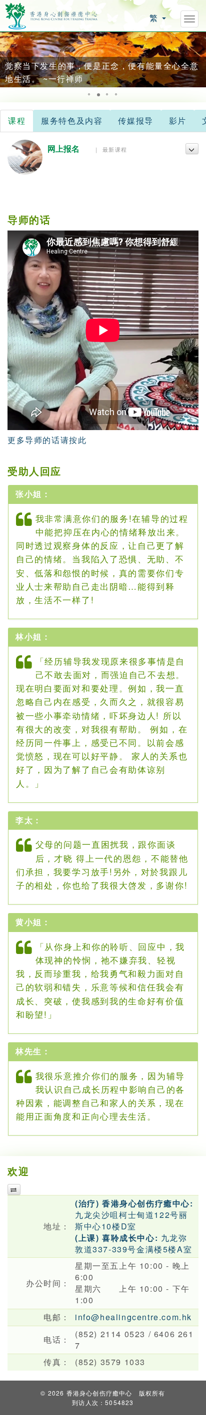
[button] (9, 59)
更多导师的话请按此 (47, 440)
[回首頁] (51, 14)
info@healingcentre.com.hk (133, 1317)
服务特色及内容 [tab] (71, 120)
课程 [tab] (17, 120)
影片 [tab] (177, 120)
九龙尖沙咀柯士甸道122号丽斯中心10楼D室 (134, 1214)
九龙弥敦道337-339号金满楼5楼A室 (133, 1243)
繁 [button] (155, 17)
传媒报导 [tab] (135, 120)
